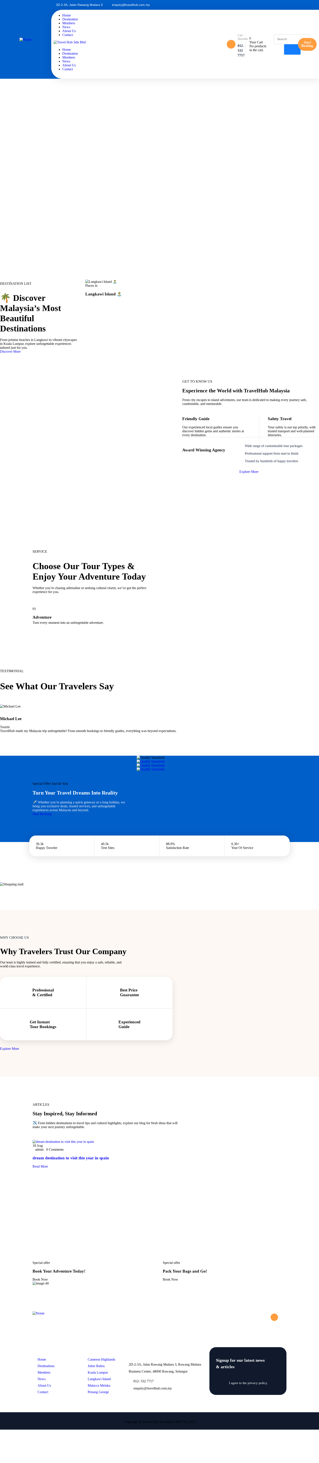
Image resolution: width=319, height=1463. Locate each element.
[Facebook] (297, 5)
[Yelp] (310, 5)
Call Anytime (243, 37)
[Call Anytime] (231, 44)
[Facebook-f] (266, 1317)
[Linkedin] (304, 5)
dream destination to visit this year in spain (71, 1158)
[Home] (25, 39)
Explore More (248, 471)
